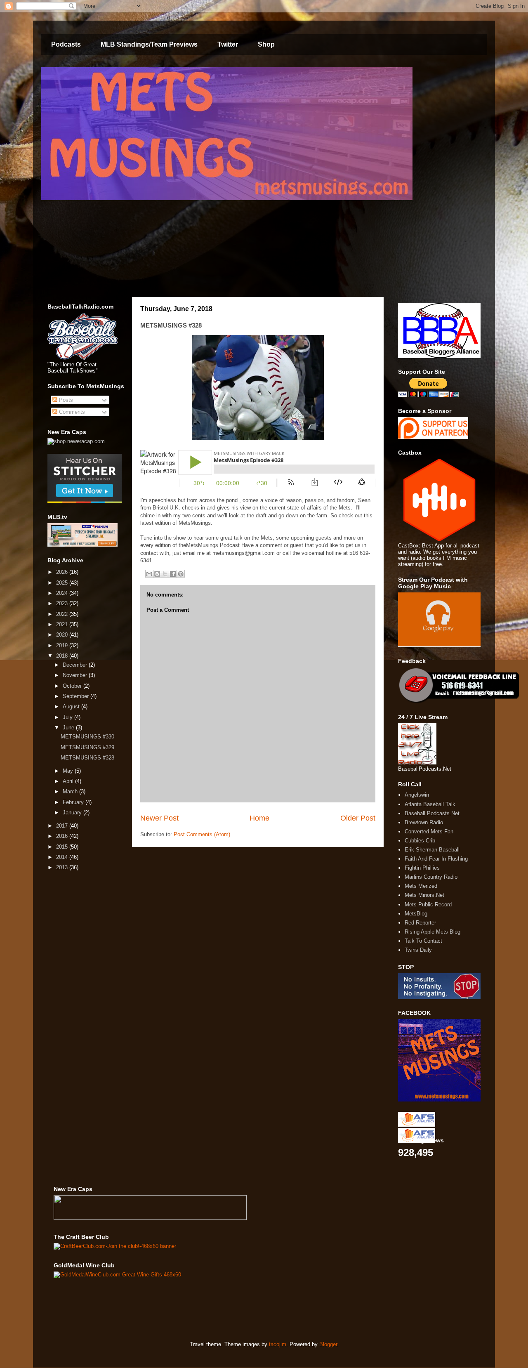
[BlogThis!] (157, 574)
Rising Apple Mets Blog (432, 932)
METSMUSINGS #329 (87, 747)
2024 (62, 593)
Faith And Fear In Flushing (436, 859)
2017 (62, 826)
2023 (62, 603)
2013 (62, 867)
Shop (266, 44)
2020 (62, 635)
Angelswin (417, 795)
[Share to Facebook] (173, 574)
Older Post (357, 818)
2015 (62, 847)
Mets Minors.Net (424, 895)
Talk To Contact (423, 941)
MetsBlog (416, 913)
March (71, 791)
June (69, 727)
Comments (71, 412)
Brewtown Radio (424, 822)
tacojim (277, 1344)
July (68, 717)
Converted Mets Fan (429, 831)
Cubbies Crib (420, 840)
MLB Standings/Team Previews (149, 44)
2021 (62, 624)
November (76, 675)
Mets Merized (421, 886)
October (73, 686)
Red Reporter (420, 923)
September (76, 696)
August (72, 706)
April (69, 781)
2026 (62, 572)
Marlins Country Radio (431, 877)
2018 (62, 656)
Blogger (328, 1344)
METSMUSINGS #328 (87, 758)
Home (259, 818)
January (73, 812)
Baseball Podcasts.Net (432, 813)
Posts (65, 400)
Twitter (227, 44)
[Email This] (149, 574)
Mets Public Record (428, 904)
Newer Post (159, 818)
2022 (62, 614)
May (69, 771)
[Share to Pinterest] (181, 574)
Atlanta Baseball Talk (430, 804)
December (76, 665)
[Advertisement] (204, 1309)
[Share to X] (165, 574)
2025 (62, 583)
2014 (62, 857)
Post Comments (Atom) (202, 834)
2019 (62, 645)
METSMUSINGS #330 (87, 737)
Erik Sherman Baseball (432, 850)
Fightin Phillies (422, 868)
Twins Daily (418, 950)
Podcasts (66, 44)
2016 (62, 836)
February (74, 802)
